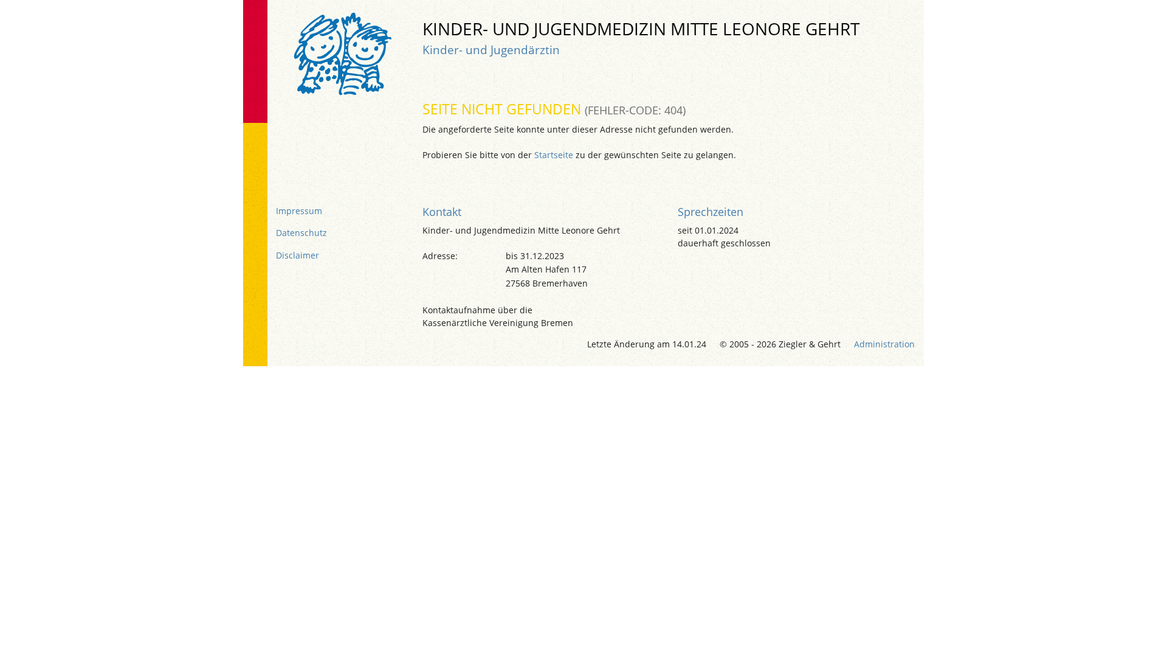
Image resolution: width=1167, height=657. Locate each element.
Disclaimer (297, 255)
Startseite (553, 155)
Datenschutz (301, 232)
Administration (884, 344)
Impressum (299, 211)
